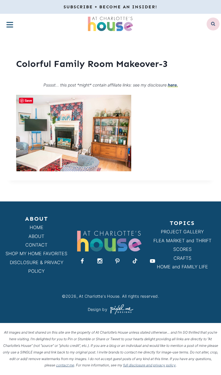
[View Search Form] (213, 24)
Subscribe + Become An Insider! (110, 6)
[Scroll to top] (206, 357)
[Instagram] (100, 261)
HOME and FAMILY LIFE (182, 267)
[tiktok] (135, 261)
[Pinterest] (117, 261)
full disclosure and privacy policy (149, 365)
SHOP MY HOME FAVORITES (36, 253)
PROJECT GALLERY (182, 231)
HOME (36, 227)
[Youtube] (152, 261)
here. (173, 84)
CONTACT (36, 245)
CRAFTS (182, 258)
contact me (65, 365)
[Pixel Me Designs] (120, 309)
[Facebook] (82, 261)
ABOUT (36, 236)
